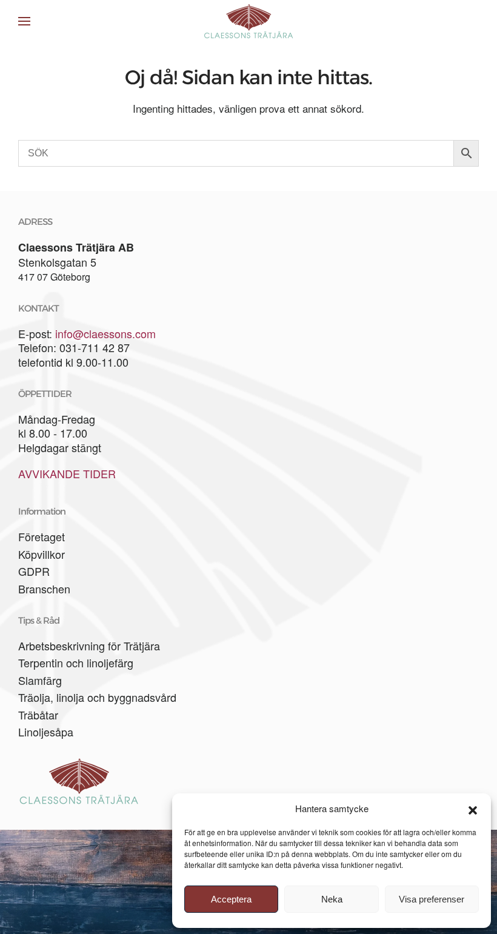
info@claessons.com (105, 333)
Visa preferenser (431, 899)
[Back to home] (248, 21)
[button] (473, 808)
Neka (331, 899)
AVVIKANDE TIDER (67, 473)
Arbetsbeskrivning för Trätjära (89, 645)
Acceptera (231, 899)
